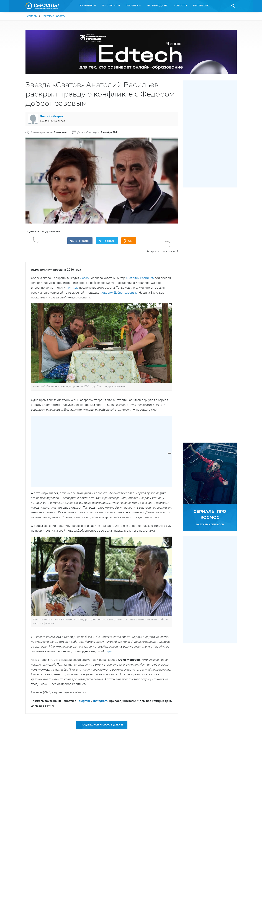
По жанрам (87, 5)
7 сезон (85, 278)
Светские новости (53, 16)
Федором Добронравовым (118, 292)
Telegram (83, 701)
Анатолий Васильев (140, 278)
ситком (73, 287)
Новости (180, 5)
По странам (111, 5)
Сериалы (31, 16)
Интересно (201, 5)
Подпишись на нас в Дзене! (102, 725)
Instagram (100, 701)
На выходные (157, 5)
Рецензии (133, 5)
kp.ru (110, 651)
